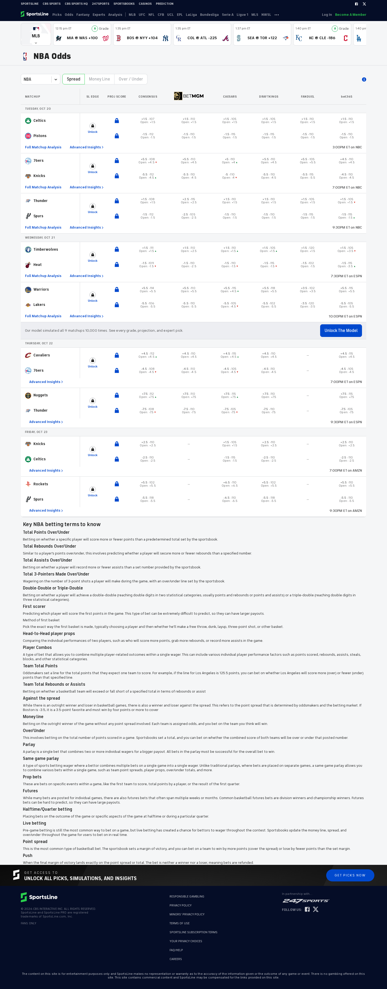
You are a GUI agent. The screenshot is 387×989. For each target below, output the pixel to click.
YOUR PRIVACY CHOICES (186, 941)
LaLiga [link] (191, 14)
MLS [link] (254, 14)
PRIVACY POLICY (181, 905)
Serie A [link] (228, 14)
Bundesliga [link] (209, 14)
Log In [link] (327, 14)
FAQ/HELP (176, 950)
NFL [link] (151, 14)
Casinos (145, 4)
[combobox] (24, 79)
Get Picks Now (350, 875)
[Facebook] (356, 4)
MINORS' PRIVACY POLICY (187, 914)
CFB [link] (161, 14)
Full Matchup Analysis (43, 147)
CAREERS (176, 959)
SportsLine (29, 4)
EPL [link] (180, 14)
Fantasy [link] (83, 14)
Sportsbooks (124, 4)
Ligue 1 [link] (242, 14)
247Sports (100, 4)
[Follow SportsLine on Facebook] (307, 909)
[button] (36, 34)
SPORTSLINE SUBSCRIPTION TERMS (193, 932)
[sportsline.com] (35, 14)
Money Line (99, 79)
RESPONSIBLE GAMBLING (187, 897)
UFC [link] (142, 14)
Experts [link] (99, 14)
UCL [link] (170, 14)
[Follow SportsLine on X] (315, 909)
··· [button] (276, 14)
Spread (73, 79)
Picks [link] (57, 14)
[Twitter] (364, 4)
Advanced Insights (85, 147)
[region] (193, 303)
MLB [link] (132, 14)
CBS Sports (52, 4)
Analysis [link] (115, 14)
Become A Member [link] (350, 14)
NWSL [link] (266, 14)
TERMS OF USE (180, 923)
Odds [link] (69, 14)
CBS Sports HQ (76, 4)
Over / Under (131, 79)
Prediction (164, 4)
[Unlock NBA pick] (117, 121)
